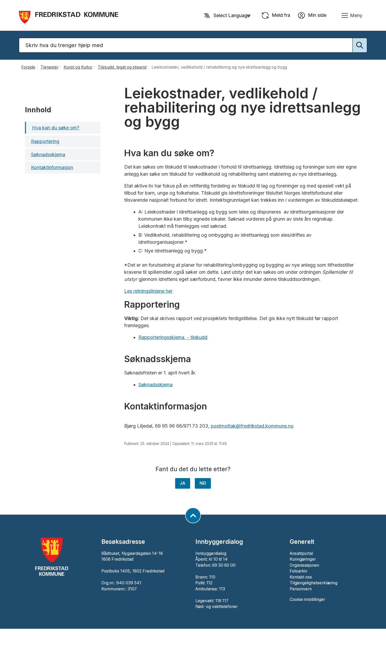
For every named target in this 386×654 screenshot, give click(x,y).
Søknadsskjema (155, 384)
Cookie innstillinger (307, 599)
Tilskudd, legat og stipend (122, 67)
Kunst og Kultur (78, 67)
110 (212, 577)
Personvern (301, 588)
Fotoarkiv (298, 571)
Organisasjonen (304, 565)
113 (222, 588)
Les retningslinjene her (148, 291)
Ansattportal (301, 553)
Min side (316, 15)
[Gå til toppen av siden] (193, 515)
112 (209, 582)
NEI (203, 483)
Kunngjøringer (303, 559)
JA (182, 483)
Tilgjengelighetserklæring (313, 582)
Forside (28, 67)
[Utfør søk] (359, 45)
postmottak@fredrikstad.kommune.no (252, 426)
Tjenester (49, 67)
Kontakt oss (301, 577)
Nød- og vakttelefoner (216, 606)
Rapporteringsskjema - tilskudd (172, 337)
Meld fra (280, 15)
